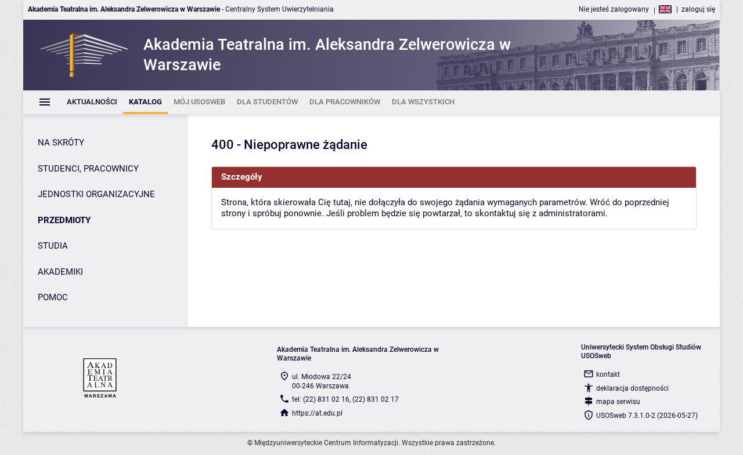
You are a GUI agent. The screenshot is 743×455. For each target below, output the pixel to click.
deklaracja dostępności (632, 388)
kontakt (608, 374)
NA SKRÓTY (61, 142)
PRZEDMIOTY (64, 220)
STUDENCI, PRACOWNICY (88, 168)
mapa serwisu (618, 402)
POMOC (53, 297)
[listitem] (92, 102)
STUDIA (53, 246)
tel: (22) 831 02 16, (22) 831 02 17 (345, 399)
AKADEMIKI (60, 272)
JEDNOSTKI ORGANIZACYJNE (96, 194)
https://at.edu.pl (317, 413)
